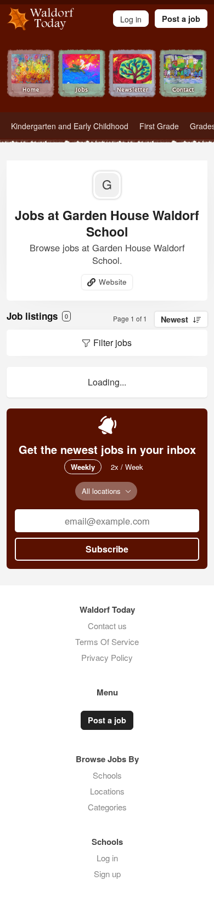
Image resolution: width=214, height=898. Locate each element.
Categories (107, 807)
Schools (107, 775)
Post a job (181, 18)
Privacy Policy (107, 657)
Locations (107, 791)
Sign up (107, 873)
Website (113, 282)
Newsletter (132, 80)
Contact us (107, 625)
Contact (183, 80)
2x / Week (127, 467)
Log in (107, 858)
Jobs (82, 80)
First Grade (159, 125)
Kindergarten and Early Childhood (69, 125)
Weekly (83, 467)
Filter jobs (112, 342)
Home (31, 80)
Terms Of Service (107, 641)
